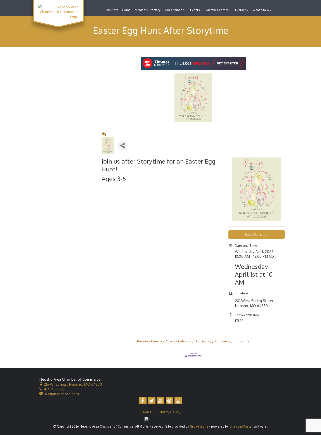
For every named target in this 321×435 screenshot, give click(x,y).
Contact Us (241, 341)
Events (195, 10)
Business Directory (151, 341)
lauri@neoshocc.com (61, 394)
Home (126, 10)
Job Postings (221, 341)
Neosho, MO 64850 (73, 384)
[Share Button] (122, 145)
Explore (240, 10)
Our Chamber (174, 10)
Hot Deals (202, 341)
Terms (146, 412)
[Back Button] (104, 134)
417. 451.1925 (54, 389)
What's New (261, 10)
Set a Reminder (257, 234)
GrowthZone (199, 426)
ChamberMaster (241, 426)
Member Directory (147, 10)
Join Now (111, 10)
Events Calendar (180, 341)
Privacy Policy (169, 412)
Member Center (217, 10)
